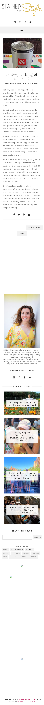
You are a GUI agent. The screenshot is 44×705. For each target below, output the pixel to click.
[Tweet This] (19, 214)
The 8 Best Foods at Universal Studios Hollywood (22, 510)
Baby (19, 83)
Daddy (5, 549)
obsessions (15, 557)
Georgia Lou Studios (26, 702)
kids (5, 557)
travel (34, 557)
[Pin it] (24, 214)
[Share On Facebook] (14, 214)
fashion (26, 553)
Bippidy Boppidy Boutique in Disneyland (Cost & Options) (22, 436)
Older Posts (34, 227)
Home (22, 233)
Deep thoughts (17, 549)
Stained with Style (27, 699)
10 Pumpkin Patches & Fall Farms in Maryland (22, 403)
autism (6, 553)
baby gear (16, 553)
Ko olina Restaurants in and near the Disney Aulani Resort (22, 475)
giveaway (35, 553)
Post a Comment (30, 83)
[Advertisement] (22, 266)
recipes (25, 557)
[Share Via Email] (29, 214)
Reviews (29, 549)
